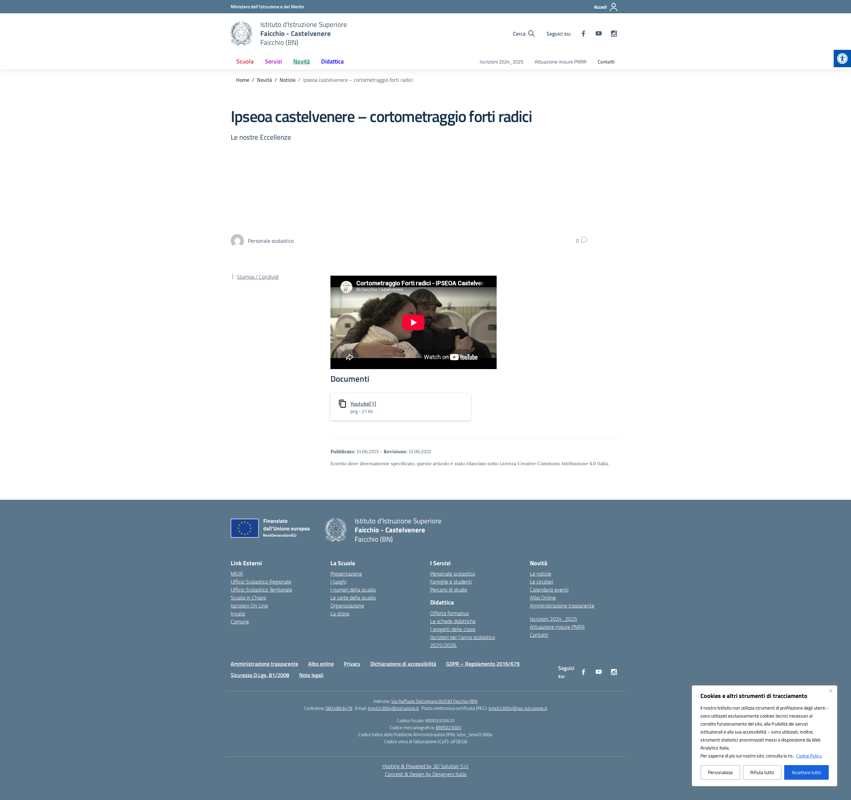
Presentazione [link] (346, 574)
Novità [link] (301, 61)
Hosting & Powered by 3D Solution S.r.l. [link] (425, 766)
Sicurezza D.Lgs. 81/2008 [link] (260, 675)
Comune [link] (240, 621)
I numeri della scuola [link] (353, 590)
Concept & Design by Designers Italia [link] (425, 774)
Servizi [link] (273, 61)
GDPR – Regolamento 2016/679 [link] (483, 664)
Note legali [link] (311, 675)
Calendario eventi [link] (549, 590)
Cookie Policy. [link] (809, 755)
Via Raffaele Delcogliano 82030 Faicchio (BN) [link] (434, 701)
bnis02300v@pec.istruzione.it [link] (518, 708)
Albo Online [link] (543, 597)
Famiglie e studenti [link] (451, 582)
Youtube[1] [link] (363, 404)
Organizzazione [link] (347, 605)
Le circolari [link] (541, 582)
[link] (842, 58)
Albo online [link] (321, 664)
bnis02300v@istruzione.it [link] (393, 708)
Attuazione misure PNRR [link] (560, 62)
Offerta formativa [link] (449, 613)
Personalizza (720, 772)
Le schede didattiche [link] (453, 621)
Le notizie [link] (540, 574)
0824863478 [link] (339, 708)
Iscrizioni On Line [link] (249, 605)
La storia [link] (339, 613)
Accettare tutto (806, 772)
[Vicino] (831, 691)
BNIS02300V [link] (448, 727)
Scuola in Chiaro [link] (248, 597)
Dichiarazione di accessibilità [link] (403, 664)
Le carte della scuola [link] (353, 597)
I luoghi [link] (338, 582)
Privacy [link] (352, 664)
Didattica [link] (332, 61)
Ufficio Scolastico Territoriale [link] (261, 590)
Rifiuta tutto (762, 772)
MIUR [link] (237, 574)
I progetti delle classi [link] (452, 629)
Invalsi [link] (238, 613)
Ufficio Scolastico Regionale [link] (261, 582)
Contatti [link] (606, 62)
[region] (764, 736)
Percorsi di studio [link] (448, 590)
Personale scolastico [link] (452, 574)
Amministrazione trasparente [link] (562, 605)
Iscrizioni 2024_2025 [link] (501, 62)
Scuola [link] (245, 61)
